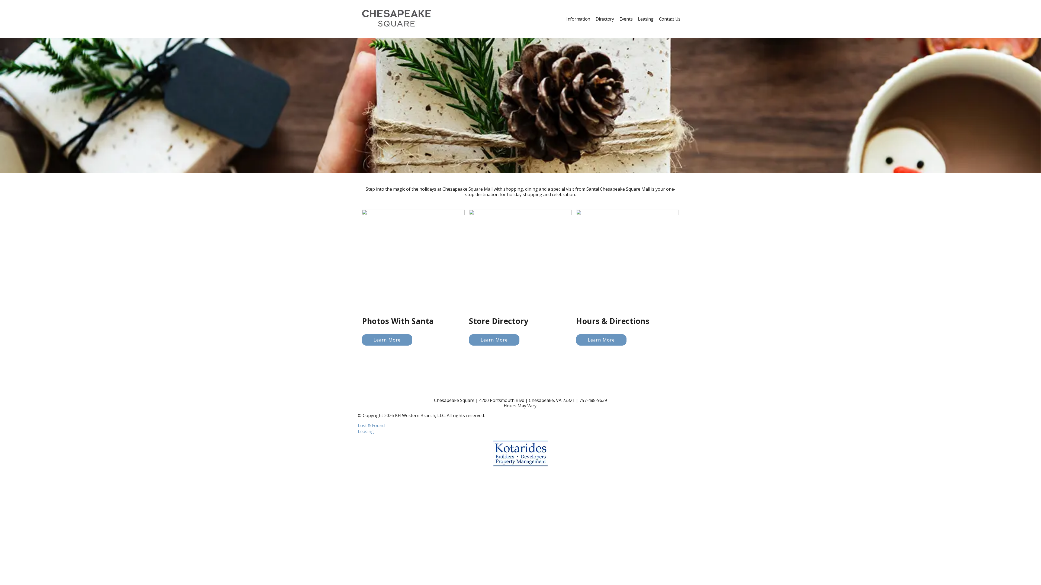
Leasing (645, 19)
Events (626, 19)
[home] (396, 19)
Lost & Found (371, 425)
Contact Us (670, 19)
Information (578, 19)
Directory (605, 19)
